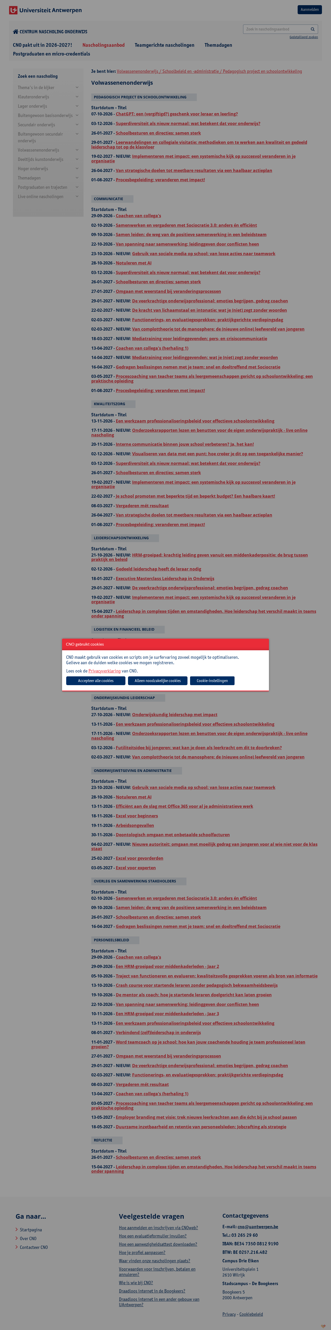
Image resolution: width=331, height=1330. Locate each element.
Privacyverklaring (104, 671)
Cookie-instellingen (212, 680)
